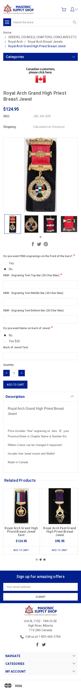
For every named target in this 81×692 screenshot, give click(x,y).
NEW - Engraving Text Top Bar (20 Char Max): (32, 275)
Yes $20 (14, 341)
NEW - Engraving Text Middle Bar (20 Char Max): (33, 293)
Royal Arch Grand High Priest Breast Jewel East (21, 531)
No (11, 269)
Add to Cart (21, 550)
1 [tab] (41, 237)
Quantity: (8, 364)
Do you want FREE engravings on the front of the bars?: (39, 256)
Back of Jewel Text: (16, 347)
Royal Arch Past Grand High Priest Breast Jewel (59, 531)
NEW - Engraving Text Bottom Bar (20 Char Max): (33, 310)
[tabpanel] (12, 224)
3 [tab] (44, 560)
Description (15, 397)
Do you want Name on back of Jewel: (28, 328)
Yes (11, 263)
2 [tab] (41, 560)
